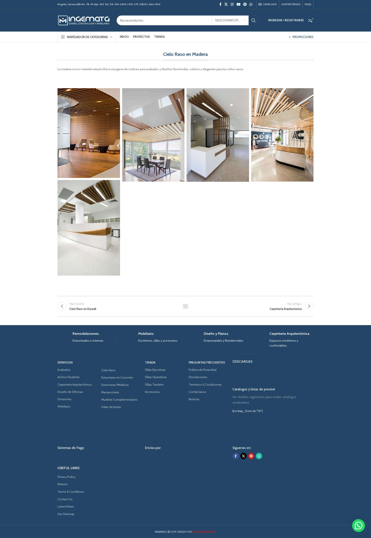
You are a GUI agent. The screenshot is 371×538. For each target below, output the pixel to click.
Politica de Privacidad (202, 370)
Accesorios (152, 392)
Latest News (66, 506)
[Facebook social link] (220, 4)
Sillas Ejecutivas (155, 370)
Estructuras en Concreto (117, 377)
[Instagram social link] (232, 4)
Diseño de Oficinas (70, 392)
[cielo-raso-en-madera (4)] (153, 134)
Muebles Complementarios (119, 400)
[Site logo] (84, 20)
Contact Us (65, 499)
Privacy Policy (66, 477)
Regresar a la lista (185, 306)
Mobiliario (64, 406)
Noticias (194, 399)
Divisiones (64, 399)
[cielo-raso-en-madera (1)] (88, 227)
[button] (358, 525)
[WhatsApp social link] (251, 4)
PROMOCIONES (303, 37)
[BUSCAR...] (253, 20)
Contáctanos (197, 392)
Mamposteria (110, 392)
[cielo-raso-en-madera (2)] (282, 134)
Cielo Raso (108, 370)
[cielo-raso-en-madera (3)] (217, 134)
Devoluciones (198, 377)
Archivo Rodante (68, 377)
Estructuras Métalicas (115, 385)
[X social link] (226, 4)
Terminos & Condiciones (205, 384)
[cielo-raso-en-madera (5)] (88, 133)
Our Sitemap (66, 514)
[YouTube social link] (238, 4)
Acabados (64, 370)
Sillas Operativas (156, 377)
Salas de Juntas (111, 407)
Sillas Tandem (154, 384)
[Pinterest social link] (245, 4)
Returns (63, 484)
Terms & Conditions (71, 492)
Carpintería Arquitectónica (74, 384)
